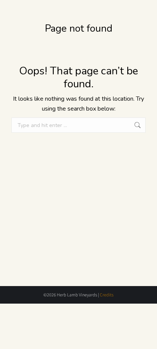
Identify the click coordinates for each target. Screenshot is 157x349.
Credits (107, 295)
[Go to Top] (145, 337)
